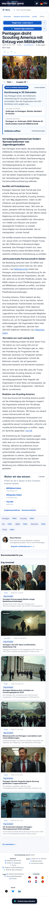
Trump (4, 529)
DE (45, 3)
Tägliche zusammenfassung (14, 867)
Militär (17, 524)
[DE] (29, 877)
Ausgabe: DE (21, 82)
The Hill (9, 502)
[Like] (4, 51)
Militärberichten (13, 488)
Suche (14, 865)
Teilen (9, 82)
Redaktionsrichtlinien (12, 510)
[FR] (29, 881)
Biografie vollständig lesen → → (22, 546)
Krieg (5, 820)
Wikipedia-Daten (14, 495)
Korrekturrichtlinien (29, 510)
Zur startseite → (8, 844)
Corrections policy (37, 863)
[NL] (36, 881)
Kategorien (17, 863)
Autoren (43, 858)
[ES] (42, 877)
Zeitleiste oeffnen (24, 131)
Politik (19, 45)
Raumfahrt (7, 638)
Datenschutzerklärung (16, 874)
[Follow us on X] (6, 891)
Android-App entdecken (24, 29)
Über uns (35, 858)
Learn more (27, 23)
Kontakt (14, 878)
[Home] (12, 3)
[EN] (36, 877)
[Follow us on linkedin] (19, 891)
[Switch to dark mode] (37, 3)
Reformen (34, 524)
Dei (3, 524)
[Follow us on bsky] (13, 891)
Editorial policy (37, 861)
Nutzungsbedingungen (14, 876)
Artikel (9, 863)
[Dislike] (11, 51)
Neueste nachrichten (14, 860)
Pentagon (5, 518)
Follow (14, 518)
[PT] (42, 881)
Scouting (23, 518)
